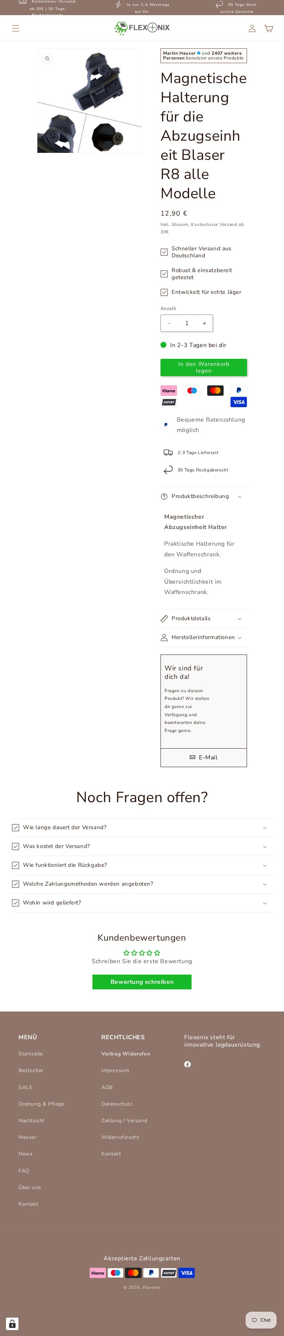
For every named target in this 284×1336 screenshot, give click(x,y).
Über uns (29, 1187)
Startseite (30, 1053)
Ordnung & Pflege (41, 1103)
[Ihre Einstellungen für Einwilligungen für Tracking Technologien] (12, 1324)
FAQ (24, 1170)
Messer (27, 1137)
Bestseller (31, 1070)
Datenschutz (116, 1103)
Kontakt (28, 1204)
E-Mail (207, 757)
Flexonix (151, 1287)
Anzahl (168, 308)
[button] (15, 28)
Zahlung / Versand (124, 1120)
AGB (107, 1087)
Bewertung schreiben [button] (142, 982)
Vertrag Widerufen (125, 1053)
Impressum (115, 1070)
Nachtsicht (31, 1120)
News (25, 1153)
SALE (25, 1087)
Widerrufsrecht (120, 1137)
